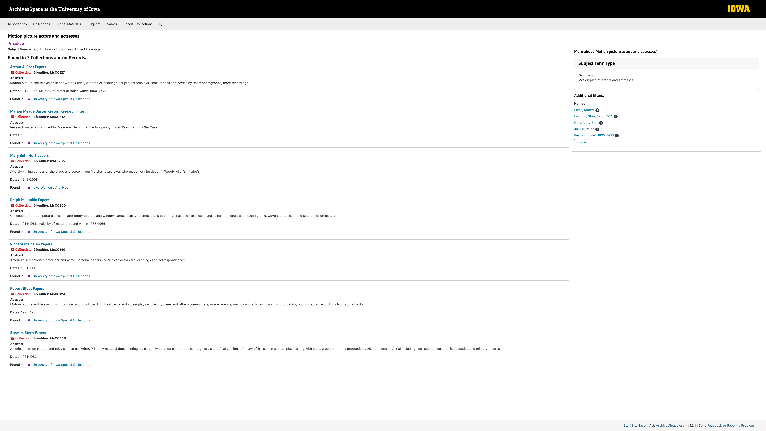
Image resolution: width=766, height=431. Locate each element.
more (579, 142)
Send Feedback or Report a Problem (726, 425)
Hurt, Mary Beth (588, 123)
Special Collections (137, 24)
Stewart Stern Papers (28, 332)
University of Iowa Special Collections (61, 99)
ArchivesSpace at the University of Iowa (54, 9)
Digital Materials (68, 24)
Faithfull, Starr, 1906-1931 (595, 116)
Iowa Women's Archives (50, 187)
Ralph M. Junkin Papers (29, 199)
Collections (41, 24)
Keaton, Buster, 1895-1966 (595, 135)
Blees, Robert (586, 110)
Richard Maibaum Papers (31, 244)
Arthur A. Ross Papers (28, 66)
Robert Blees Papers (27, 288)
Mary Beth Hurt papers (29, 155)
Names (112, 24)
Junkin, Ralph (586, 129)
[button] (596, 63)
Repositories (17, 24)
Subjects (93, 24)
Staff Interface (635, 425)
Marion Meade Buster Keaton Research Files (47, 111)
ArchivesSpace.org (670, 425)
